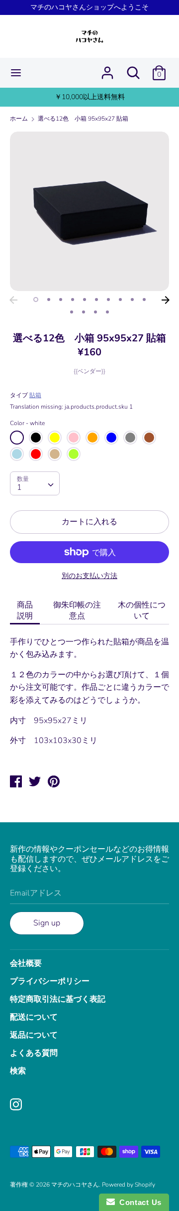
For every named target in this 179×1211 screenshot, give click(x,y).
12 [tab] (83, 311)
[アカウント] (107, 68)
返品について (34, 1035)
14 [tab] (107, 311)
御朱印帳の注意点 (77, 610)
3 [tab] (60, 299)
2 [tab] (48, 299)
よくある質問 (34, 1053)
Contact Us (138, 1202)
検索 (18, 1070)
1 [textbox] (19, 487)
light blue (17, 454)
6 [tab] (96, 299)
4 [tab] (72, 299)
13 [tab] (95, 311)
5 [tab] (84, 299)
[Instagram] (17, 1105)
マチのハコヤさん (75, 1185)
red (36, 454)
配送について (34, 1017)
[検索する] (133, 68)
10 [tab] (144, 299)
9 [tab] (132, 299)
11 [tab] (71, 311)
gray (130, 438)
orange (92, 438)
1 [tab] (35, 299)
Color (27, 423)
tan (55, 454)
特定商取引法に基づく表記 (57, 999)
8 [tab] (120, 299)
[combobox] (35, 483)
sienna (149, 438)
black (36, 438)
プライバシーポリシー (50, 981)
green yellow (74, 454)
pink (74, 438)
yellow (55, 438)
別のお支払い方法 (89, 576)
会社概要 (26, 963)
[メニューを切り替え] (16, 73)
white (17, 438)
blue (111, 438)
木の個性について (142, 610)
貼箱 (35, 395)
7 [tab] (108, 299)
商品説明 (25, 610)
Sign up (46, 922)
